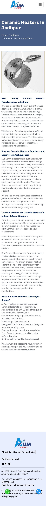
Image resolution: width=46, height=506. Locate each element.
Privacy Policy (28, 452)
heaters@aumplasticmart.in (20, 485)
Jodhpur (15, 35)
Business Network (10, 459)
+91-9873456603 (29, 479)
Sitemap (16, 452)
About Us (6, 452)
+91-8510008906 (13, 479)
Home (4, 35)
